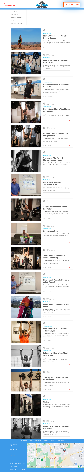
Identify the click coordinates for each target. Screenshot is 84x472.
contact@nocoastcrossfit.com (17, 451)
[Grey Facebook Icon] (14, 455)
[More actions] (70, 30)
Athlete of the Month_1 (47, 33)
